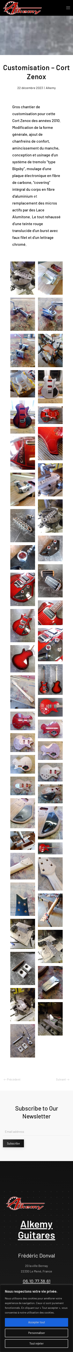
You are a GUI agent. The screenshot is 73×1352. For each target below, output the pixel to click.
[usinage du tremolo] (22, 934)
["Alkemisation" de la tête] (22, 899)
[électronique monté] (50, 548)
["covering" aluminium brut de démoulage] (22, 383)
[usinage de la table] (50, 278)
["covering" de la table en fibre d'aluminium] (50, 350)
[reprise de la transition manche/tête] (50, 874)
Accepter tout (36, 1322)
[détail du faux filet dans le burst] (50, 443)
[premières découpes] (22, 721)
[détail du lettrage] (22, 453)
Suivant (61, 1079)
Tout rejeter (36, 1343)
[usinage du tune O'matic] (22, 278)
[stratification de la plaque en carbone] (50, 793)
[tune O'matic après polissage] (22, 525)
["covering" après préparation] (50, 386)
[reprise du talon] (22, 866)
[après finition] (50, 822)
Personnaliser (36, 1333)
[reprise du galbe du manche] (50, 910)
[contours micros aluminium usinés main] (50, 580)
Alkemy (51, 88)
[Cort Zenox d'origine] (50, 707)
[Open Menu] (68, 8)
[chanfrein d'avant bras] (22, 742)
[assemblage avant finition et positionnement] (22, 489)
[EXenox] (22, 589)
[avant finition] (22, 813)
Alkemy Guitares (36, 1229)
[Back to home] (22, 8)
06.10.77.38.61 (36, 1281)
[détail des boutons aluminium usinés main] (22, 557)
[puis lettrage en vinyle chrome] (50, 415)
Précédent (13, 1079)
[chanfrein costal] (50, 750)
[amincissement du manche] (22, 692)
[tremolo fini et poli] (22, 314)
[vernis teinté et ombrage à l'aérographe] (22, 417)
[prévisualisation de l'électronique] (22, 786)
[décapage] (22, 764)
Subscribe (13, 1143)
